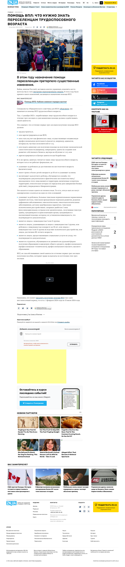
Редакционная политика (40, 514)
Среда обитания (67, 536)
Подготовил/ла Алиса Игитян (29, 314)
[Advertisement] (41, 366)
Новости (36, 3)
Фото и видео (52, 3)
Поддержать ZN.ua (110, 2)
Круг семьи (94, 536)
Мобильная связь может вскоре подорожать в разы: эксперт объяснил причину (100, 189)
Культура (65, 541)
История (93, 533)
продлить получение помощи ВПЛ (50, 298)
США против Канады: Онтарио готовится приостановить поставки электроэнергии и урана (100, 166)
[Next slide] (116, 6)
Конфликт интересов (40, 536)
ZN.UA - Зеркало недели (104, 129)
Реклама (35, 511)
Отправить (73, 344)
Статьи (43, 3)
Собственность (95, 541)
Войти (96, 3)
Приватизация (10, 541)
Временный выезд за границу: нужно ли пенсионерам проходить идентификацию (100, 218)
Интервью (62, 3)
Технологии (65, 533)
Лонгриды (70, 3)
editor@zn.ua (59, 521)
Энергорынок (10, 538)
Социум (93, 530)
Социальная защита (40, 530)
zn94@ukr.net (54, 516)
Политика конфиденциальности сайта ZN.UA (106, 561)
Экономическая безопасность (43, 538)
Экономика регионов (12, 544)
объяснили (64, 109)
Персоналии (38, 541)
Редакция (36, 509)
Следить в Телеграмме (34, 403)
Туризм (93, 538)
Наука (64, 530)
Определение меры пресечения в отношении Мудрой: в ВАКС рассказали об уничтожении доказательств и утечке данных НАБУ (100, 232)
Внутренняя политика (12, 530)
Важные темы (13, 7)
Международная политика (14, 533)
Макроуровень (10, 536)
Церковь (64, 538)
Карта (34, 517)
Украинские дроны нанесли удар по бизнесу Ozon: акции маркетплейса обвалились (99, 200)
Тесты (78, 3)
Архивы (35, 506)
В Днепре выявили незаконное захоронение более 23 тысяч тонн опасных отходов (99, 178)
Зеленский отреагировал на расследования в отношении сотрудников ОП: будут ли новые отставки (100, 247)
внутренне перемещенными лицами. (48, 92)
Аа (101, 2)
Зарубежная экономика (41, 533)
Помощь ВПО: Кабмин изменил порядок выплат (45, 102)
